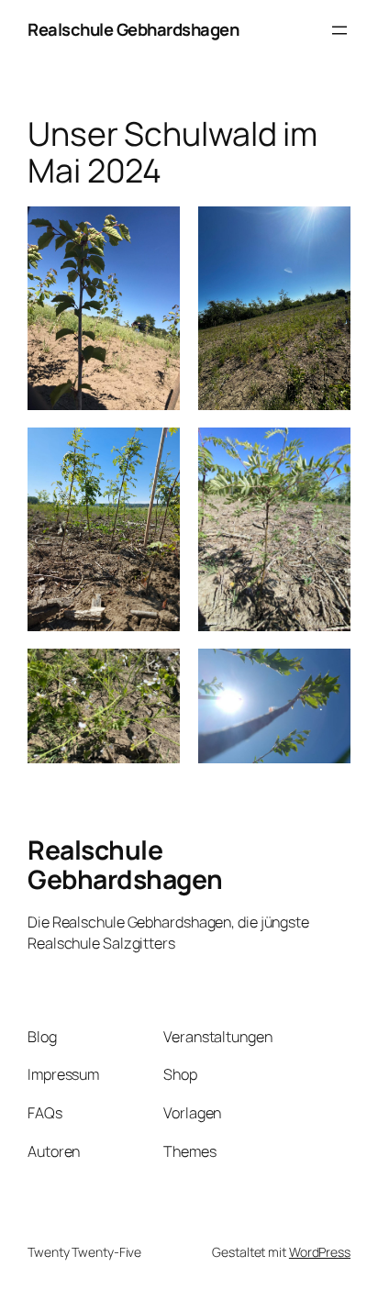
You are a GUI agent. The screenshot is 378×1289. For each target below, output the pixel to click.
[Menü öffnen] (339, 30)
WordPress (319, 1252)
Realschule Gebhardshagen (133, 29)
